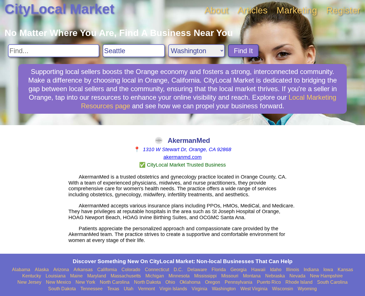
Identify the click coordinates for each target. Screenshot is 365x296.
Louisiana (56, 275)
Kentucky (31, 275)
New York (85, 282)
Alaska (42, 269)
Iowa (328, 269)
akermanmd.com (182, 157)
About (216, 10)
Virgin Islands (173, 288)
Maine (76, 275)
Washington (224, 288)
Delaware (197, 269)
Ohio (170, 282)
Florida (219, 269)
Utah (128, 288)
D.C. (178, 269)
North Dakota (147, 282)
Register (343, 10)
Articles (252, 10)
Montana (252, 275)
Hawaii (258, 269)
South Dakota (62, 288)
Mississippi (205, 275)
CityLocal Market (59, 9)
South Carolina (332, 282)
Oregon (212, 282)
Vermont (146, 288)
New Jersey (29, 282)
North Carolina (114, 282)
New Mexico (58, 282)
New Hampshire (326, 275)
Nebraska (275, 275)
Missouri (229, 275)
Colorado (130, 269)
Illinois (292, 269)
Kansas (345, 269)
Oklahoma (190, 282)
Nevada (297, 275)
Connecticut (157, 269)
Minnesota (179, 275)
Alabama (21, 269)
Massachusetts (126, 275)
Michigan (154, 275)
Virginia (199, 288)
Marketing (297, 10)
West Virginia (253, 288)
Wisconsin (282, 288)
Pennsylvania (238, 282)
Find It (243, 51)
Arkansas (83, 269)
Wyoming (307, 288)
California (107, 269)
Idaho (275, 269)
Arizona (61, 269)
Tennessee (91, 288)
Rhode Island (299, 282)
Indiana (311, 269)
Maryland (96, 275)
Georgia (238, 269)
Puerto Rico (269, 282)
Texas (113, 288)
